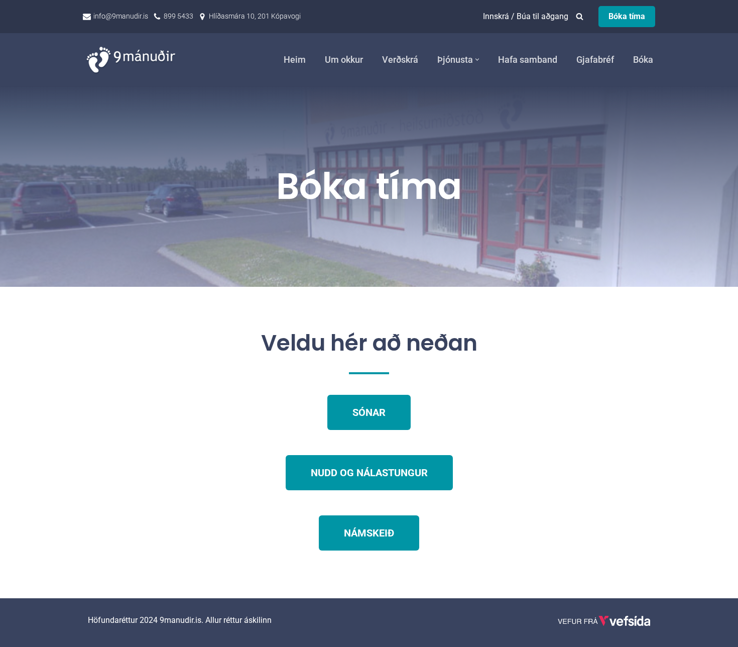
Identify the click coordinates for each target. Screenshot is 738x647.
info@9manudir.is (120, 16)
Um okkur (344, 60)
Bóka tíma (626, 16)
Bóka (643, 60)
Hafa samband (527, 60)
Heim (295, 60)
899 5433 (178, 16)
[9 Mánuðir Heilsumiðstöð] (133, 59)
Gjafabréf (595, 60)
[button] (477, 59)
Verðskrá (400, 60)
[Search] (579, 16)
